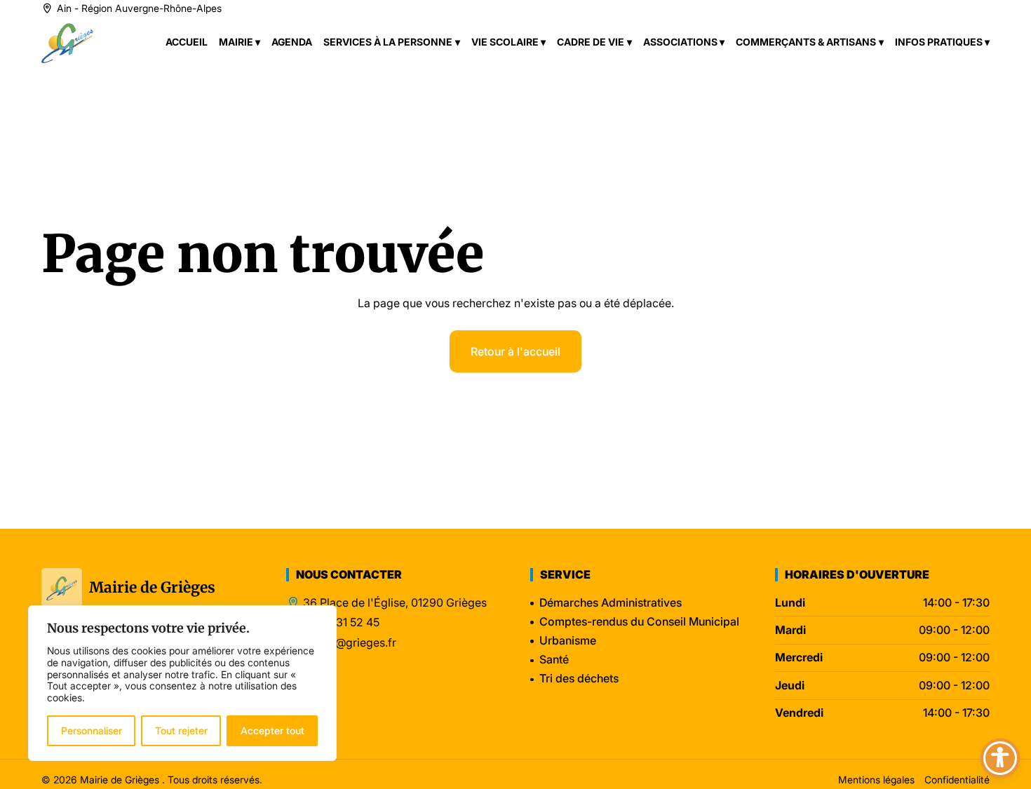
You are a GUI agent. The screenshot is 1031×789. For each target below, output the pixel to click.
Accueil (187, 42)
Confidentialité (957, 779)
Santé (554, 659)
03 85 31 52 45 (341, 622)
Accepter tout (272, 730)
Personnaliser (91, 730)
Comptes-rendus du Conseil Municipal (639, 621)
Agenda (291, 42)
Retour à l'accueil (515, 351)
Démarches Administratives (610, 602)
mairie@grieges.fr (349, 642)
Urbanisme (567, 640)
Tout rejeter (181, 730)
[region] (182, 683)
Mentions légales (876, 779)
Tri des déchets (579, 678)
